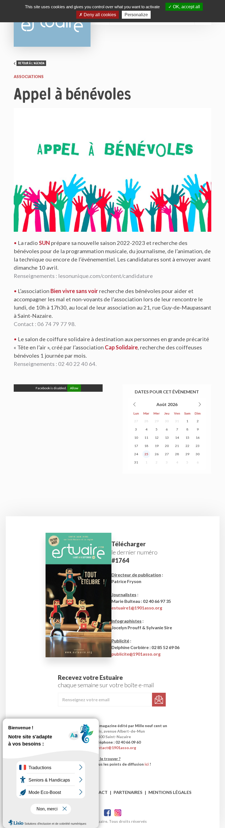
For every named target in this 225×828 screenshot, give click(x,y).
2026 (173, 404)
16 (197, 437)
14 (177, 437)
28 (146, 421)
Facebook (107, 812)
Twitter (117, 812)
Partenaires (128, 792)
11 (146, 437)
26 (157, 454)
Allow (74, 388)
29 (157, 421)
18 (146, 446)
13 (167, 437)
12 (157, 437)
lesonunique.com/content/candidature (105, 275)
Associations (29, 76)
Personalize (136, 14)
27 (136, 421)
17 (136, 446)
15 (187, 437)
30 (167, 421)
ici (147, 764)
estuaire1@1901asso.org (136, 607)
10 (136, 437)
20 (167, 446)
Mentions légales (170, 792)
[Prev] (134, 404)
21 (177, 446)
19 (157, 446)
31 (177, 421)
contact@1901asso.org (115, 747)
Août (161, 404)
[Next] (199, 404)
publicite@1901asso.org (136, 653)
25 (146, 454)
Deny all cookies (99, 14)
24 (136, 454)
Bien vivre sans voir (74, 291)
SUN (44, 242)
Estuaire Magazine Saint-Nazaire (52, 23)
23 (197, 446)
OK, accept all (186, 6)
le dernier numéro (134, 552)
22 (187, 446)
